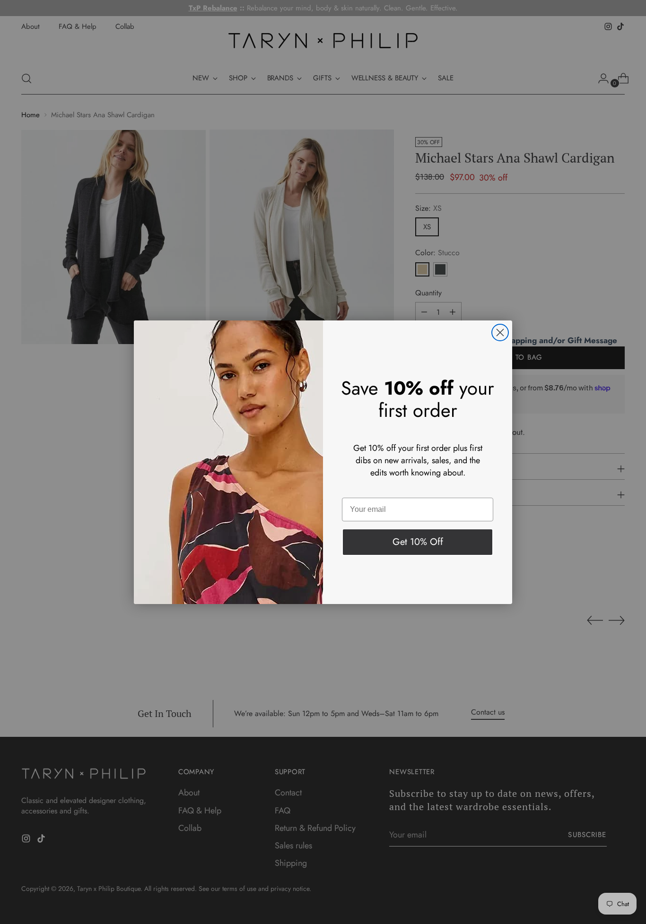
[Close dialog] (500, 332)
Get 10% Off (418, 542)
